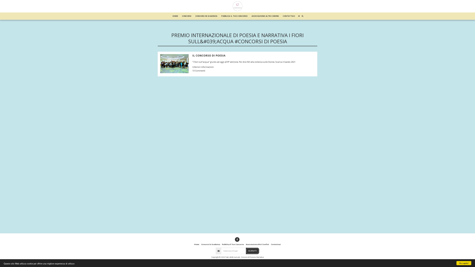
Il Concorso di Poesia (209, 55)
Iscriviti (252, 250)
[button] (299, 16)
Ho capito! (464, 263)
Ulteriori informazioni (203, 67)
